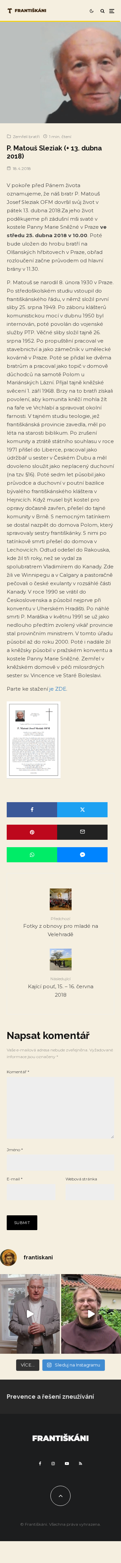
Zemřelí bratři (26, 136)
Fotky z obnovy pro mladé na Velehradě (60, 927)
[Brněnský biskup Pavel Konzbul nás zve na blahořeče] (30, 1314)
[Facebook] (40, 1464)
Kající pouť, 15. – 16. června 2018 (60, 987)
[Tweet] (82, 809)
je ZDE (57, 689)
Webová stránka (81, 1178)
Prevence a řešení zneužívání (50, 1396)
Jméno (15, 1149)
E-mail (15, 1178)
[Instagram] (53, 1464)
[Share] (32, 809)
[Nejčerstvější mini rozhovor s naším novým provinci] (91, 1314)
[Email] (82, 832)
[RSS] (80, 1464)
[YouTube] (67, 1464)
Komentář (18, 1071)
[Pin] (32, 832)
